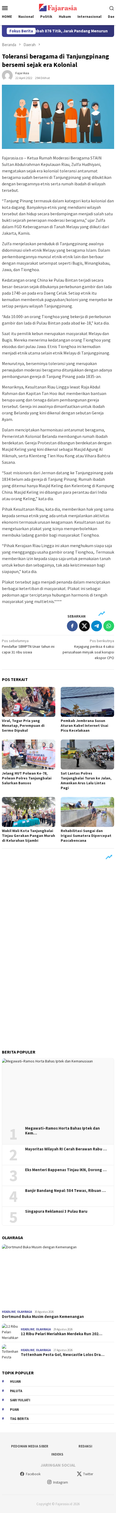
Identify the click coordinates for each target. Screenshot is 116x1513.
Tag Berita (19, 1418)
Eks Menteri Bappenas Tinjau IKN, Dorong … (66, 1169)
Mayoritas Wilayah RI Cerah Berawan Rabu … (66, 1149)
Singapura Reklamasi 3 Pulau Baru (56, 1211)
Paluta (16, 1391)
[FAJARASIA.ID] (58, 7)
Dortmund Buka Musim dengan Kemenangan (43, 1316)
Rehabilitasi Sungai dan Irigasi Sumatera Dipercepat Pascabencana (86, 835)
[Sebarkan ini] (72, 626)
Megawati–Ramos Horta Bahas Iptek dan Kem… (62, 1131)
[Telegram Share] (96, 626)
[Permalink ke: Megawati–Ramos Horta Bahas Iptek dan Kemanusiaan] (58, 1090)
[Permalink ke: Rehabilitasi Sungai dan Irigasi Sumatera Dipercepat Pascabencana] (87, 812)
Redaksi (85, 1446)
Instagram (60, 1482)
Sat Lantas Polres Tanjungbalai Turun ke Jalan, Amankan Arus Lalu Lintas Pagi (86, 780)
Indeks (57, 1454)
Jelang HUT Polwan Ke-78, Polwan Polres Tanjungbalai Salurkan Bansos (27, 778)
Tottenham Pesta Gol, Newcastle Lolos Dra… (62, 1354)
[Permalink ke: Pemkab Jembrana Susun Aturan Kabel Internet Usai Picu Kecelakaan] (87, 702)
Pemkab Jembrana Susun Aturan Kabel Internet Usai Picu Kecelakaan (84, 725)
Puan (14, 1409)
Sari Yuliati (20, 1400)
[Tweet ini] (84, 626)
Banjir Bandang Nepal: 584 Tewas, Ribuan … (65, 1190)
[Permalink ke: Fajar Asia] (7, 75)
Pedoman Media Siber (29, 1446)
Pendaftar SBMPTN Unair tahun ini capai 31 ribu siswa (28, 646)
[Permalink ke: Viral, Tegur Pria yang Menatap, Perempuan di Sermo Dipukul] (28, 702)
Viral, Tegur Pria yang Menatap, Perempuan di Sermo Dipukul (23, 725)
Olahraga (24, 1312)
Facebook (33, 1474)
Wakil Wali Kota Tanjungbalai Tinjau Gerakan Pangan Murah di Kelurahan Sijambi (28, 835)
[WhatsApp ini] (108, 626)
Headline (9, 1312)
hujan (15, 1381)
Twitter (88, 1474)
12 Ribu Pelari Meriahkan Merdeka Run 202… (61, 1333)
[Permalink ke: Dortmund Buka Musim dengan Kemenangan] (58, 1276)
